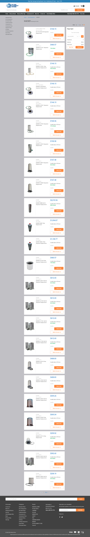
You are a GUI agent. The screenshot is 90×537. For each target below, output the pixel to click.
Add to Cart (79, 10)
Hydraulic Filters (9, 27)
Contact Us (42, 13)
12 (76, 24)
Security (7, 512)
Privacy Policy (8, 517)
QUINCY (34, 516)
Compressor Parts (9, 25)
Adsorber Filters (9, 17)
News (7, 516)
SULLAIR (34, 512)
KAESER (34, 521)
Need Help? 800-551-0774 (73, 13)
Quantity (51, 32)
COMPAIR (34, 510)
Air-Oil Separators (9, 19)
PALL (33, 517)
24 (78, 24)
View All (34, 525)
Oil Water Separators (9, 31)
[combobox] (17, 10)
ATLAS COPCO (35, 508)
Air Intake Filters (9, 20)
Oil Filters (7, 29)
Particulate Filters (9, 34)
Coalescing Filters (9, 22)
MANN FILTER (35, 514)
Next (46, 492)
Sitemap (7, 519)
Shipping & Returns (9, 510)
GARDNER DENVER (36, 519)
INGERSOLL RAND (36, 506)
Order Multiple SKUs (51, 13)
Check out (79, 47)
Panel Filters (8, 32)
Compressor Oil (30, 13)
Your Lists (82, 13)
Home (7, 13)
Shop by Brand (13, 13)
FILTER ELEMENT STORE (37, 523)
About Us (37, 13)
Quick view (30, 34)
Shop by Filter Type (21, 13)
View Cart (71, 47)
